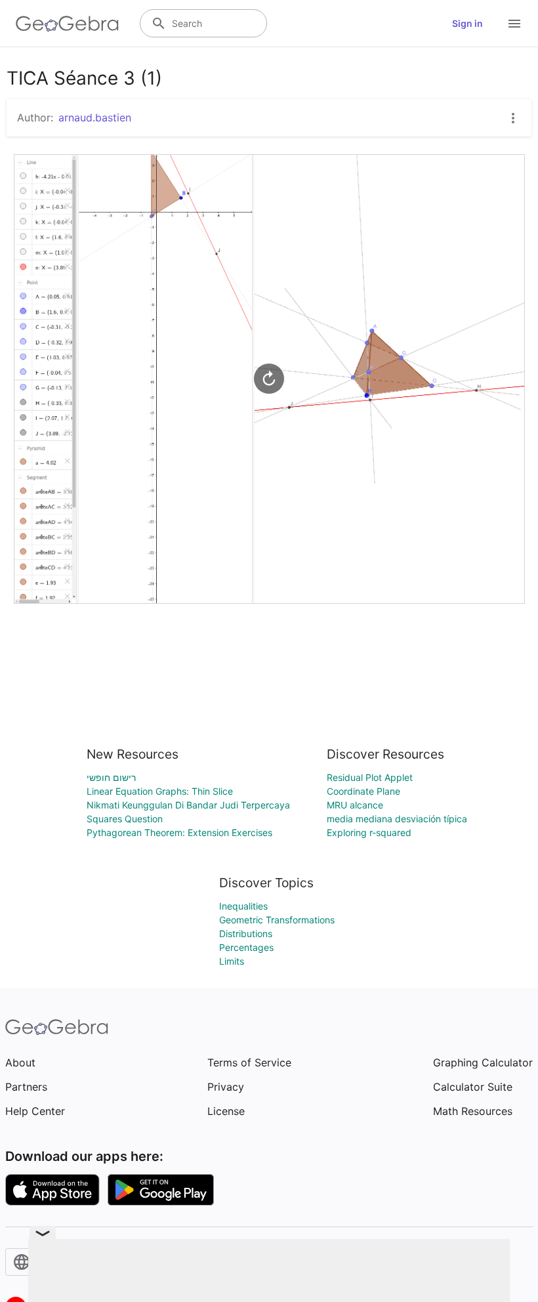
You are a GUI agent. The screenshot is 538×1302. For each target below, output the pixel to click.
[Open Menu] (514, 24)
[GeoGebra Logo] (67, 24)
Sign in (467, 23)
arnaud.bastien (94, 117)
